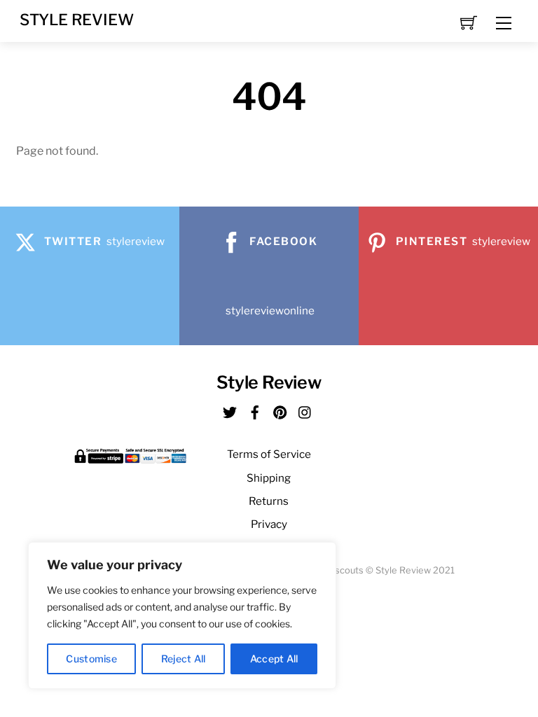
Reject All (183, 658)
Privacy (269, 524)
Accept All (274, 658)
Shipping (269, 478)
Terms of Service (269, 454)
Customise (91, 658)
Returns (269, 501)
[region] (182, 615)
